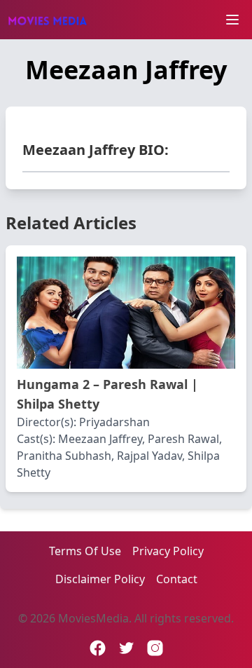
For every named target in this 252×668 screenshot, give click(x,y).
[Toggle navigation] (232, 19)
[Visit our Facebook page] (97, 648)
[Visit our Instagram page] (155, 648)
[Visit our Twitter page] (126, 648)
